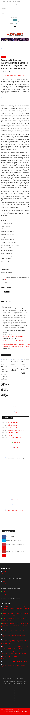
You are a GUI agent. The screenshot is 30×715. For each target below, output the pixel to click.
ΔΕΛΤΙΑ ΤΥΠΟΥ (23, 1)
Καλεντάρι (6, 711)
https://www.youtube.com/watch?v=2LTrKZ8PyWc (13, 340)
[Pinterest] (4, 548)
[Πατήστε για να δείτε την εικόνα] (15, 74)
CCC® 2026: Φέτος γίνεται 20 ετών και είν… (10, 588)
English (25, 711)
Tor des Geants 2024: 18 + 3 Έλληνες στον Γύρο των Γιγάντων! (24, 371)
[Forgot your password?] (15, 15)
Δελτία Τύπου (12, 711)
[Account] (15, 26)
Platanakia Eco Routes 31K (14, 434)
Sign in (15, 19)
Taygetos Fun (11, 424)
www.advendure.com (7, 348)
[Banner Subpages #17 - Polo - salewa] (15, 447)
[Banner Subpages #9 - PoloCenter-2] (16, 442)
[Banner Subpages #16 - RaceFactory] (15, 505)
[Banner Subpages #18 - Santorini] (15, 486)
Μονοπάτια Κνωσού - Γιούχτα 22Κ (16, 430)
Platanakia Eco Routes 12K (14, 432)
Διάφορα (21, 711)
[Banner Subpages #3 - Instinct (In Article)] (15, 98)
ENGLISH (14, 3)
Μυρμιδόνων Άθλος (12, 427)
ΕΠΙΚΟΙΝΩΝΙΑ (17, 1)
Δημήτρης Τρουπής (6, 71)
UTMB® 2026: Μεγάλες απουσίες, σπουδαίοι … (11, 578)
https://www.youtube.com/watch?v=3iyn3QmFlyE (13, 336)
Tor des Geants (8, 301)
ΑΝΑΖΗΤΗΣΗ (5, 1)
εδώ (6, 279)
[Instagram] (4, 555)
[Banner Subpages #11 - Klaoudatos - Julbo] (15, 412)
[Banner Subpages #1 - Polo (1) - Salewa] (15, 39)
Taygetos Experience (13, 422)
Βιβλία (17, 711)
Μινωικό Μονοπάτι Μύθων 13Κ (15, 437)
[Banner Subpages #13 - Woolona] (15, 452)
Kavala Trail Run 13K (13, 429)
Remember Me (14, 17)
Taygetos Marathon (12, 425)
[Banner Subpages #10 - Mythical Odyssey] (15, 499)
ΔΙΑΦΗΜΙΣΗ (11, 1)
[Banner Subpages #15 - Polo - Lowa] (15, 518)
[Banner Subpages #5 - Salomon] (15, 406)
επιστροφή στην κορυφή (23, 401)
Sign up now (18, 23)
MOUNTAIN (3, 56)
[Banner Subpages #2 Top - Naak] (15, 49)
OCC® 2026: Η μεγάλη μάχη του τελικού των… (11, 598)
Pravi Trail (10, 435)
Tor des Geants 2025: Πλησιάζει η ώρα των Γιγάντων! (15, 368)
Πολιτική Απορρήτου (15, 713)
